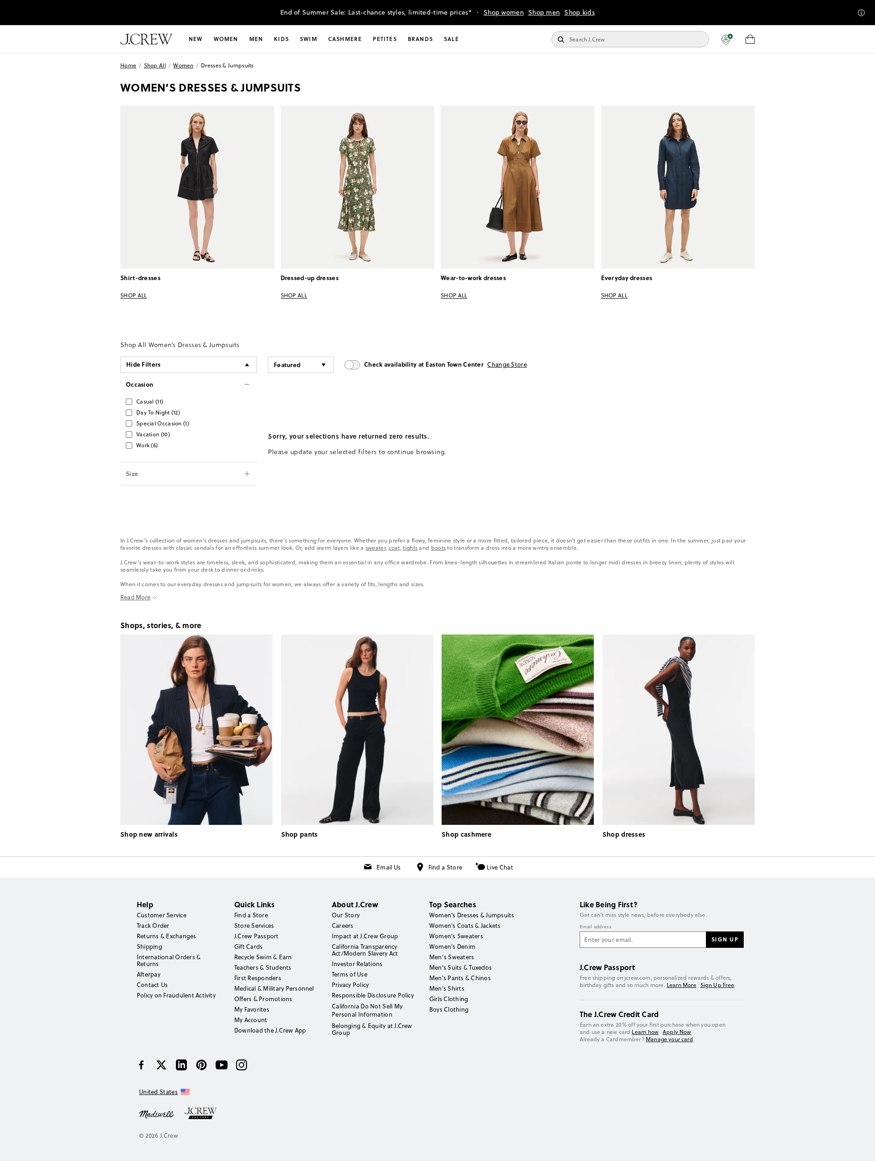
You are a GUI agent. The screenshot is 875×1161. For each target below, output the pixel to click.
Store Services (254, 925)
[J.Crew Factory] (205, 1114)
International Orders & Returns (169, 960)
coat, (395, 548)
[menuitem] (195, 39)
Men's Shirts (446, 988)
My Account (250, 1020)
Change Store (507, 364)
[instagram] (242, 1065)
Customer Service (161, 915)
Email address (596, 927)
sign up (725, 939)
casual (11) (149, 401)
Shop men (544, 12)
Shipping (149, 946)
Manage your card (669, 1039)
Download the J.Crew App (270, 1030)
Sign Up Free (717, 985)
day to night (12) (158, 412)
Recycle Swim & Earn (263, 957)
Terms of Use (349, 974)
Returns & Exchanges (166, 936)
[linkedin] (181, 1065)
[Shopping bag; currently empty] (750, 39)
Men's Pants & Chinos (460, 978)
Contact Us (152, 985)
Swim (308, 39)
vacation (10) (153, 434)
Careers (343, 925)
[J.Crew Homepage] (146, 39)
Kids (281, 39)
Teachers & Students (263, 967)
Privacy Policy (350, 985)
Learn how (645, 1032)
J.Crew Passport (256, 936)
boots (438, 548)
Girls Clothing (448, 999)
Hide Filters (143, 364)
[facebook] (141, 1065)
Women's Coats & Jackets (465, 925)
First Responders (257, 978)
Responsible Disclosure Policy (373, 995)
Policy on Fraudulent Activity (176, 995)
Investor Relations (357, 964)
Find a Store (445, 867)
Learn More (681, 985)
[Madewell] (156, 1114)
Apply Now (677, 1032)
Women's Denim (452, 946)
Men (256, 39)
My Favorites (251, 1009)
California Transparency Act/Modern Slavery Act (365, 949)
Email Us (388, 867)
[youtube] (221, 1065)
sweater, (376, 548)
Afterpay (148, 974)
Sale (451, 39)
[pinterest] (201, 1065)
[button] (727, 39)
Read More (135, 597)
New (196, 39)
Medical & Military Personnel (274, 988)
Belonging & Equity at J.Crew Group (372, 1029)
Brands (420, 39)
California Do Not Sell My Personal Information (367, 1010)
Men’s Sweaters (451, 957)
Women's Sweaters (456, 936)
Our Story (346, 915)
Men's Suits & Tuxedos (460, 967)
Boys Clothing (448, 1009)
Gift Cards (248, 946)
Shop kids (579, 12)
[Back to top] (859, 1145)
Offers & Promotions (263, 999)
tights (410, 548)
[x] (161, 1065)
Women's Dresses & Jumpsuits (471, 915)
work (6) (147, 445)
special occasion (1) (162, 423)
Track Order (153, 925)
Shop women (504, 12)
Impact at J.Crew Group (365, 936)
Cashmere (345, 39)
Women (226, 39)
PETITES (384, 39)
